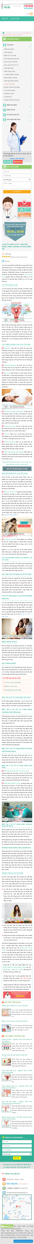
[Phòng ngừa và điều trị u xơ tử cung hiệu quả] (6, 1012)
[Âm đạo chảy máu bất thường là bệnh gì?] (6, 1062)
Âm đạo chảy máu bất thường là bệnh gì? (15, 1055)
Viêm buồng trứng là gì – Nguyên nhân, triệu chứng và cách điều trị (17, 1087)
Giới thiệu (19, 14)
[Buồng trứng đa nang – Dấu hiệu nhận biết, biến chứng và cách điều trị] (6, 1124)
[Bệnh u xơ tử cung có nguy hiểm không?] (6, 1028)
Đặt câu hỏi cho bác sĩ (23, 1241)
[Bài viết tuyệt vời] (10, 256)
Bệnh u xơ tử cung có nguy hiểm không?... (15, 1021)
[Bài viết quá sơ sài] (3, 256)
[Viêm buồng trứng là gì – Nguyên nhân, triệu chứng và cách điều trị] (6, 1093)
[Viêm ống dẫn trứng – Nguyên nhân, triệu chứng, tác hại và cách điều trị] (6, 1108)
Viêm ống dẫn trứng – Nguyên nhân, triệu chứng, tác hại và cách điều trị (17, 1102)
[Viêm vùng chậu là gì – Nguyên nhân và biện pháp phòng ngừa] (6, 1077)
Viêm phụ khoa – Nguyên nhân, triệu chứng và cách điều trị (17, 1040)
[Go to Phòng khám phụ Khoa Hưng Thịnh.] (3, 33)
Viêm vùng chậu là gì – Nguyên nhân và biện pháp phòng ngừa (17, 1071)
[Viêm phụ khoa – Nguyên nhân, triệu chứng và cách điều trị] (6, 1046)
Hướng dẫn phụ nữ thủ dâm (13, 690)
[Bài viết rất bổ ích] (8, 256)
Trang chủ (9, 14)
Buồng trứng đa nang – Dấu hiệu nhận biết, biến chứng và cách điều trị (17, 1118)
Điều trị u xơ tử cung (11, 686)
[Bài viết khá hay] (6, 256)
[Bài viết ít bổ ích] (4, 256)
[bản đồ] (17, 1218)
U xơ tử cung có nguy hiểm (13, 682)
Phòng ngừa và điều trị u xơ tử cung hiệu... (15, 1005)
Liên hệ (13, 23)
